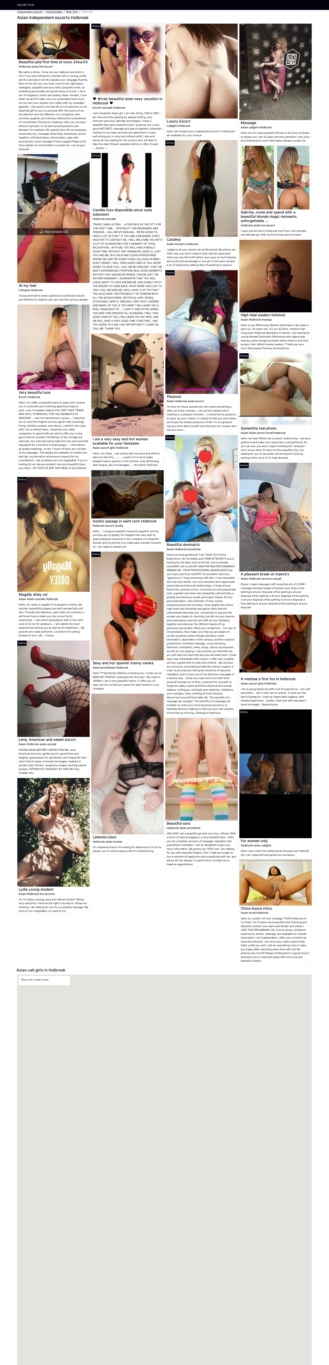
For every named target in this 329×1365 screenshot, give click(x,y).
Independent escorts (29, 11)
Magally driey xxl (33, 594)
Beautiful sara (178, 823)
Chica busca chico (256, 908)
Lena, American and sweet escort (47, 739)
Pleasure (174, 396)
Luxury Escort (179, 121)
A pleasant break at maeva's (265, 574)
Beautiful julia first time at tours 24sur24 (53, 62)
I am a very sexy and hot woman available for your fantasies (120, 441)
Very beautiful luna (35, 392)
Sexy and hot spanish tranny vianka (123, 663)
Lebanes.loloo (105, 837)
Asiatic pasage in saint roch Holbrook (125, 521)
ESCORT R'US (25, 5)
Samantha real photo (259, 428)
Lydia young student (36, 889)
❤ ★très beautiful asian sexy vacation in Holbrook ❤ (127, 101)
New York (72, 11)
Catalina (174, 239)
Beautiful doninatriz (183, 544)
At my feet (27, 285)
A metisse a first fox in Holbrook (268, 679)
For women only (254, 841)
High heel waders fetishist (263, 315)
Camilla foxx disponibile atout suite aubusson (122, 212)
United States (54, 11)
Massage (248, 123)
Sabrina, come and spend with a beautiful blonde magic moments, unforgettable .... (269, 216)
